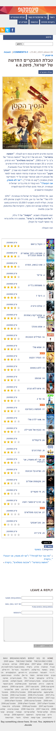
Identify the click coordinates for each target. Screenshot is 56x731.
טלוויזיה (17, 675)
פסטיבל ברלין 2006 (18, 692)
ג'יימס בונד (25, 670)
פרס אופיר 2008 (27, 709)
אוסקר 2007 (36, 664)
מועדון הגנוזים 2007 (32, 681)
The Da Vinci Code (43, 661)
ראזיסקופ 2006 (18, 715)
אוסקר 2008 (24, 664)
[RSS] (2, 31)
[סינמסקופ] (28, 7)
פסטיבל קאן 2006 (8, 703)
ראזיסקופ (29, 715)
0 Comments (20, 52)
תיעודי (18, 717)
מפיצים (5, 681)
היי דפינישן (23, 672)
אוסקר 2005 (9, 661)
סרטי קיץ (24, 689)
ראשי (52, 17)
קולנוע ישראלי (42, 712)
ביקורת (29, 667)
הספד (32, 675)
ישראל (31, 678)
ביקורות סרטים (48, 22)
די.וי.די (51, 672)
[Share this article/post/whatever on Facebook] (48, 547)
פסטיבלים (16, 706)
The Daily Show (24, 661)
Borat (31, 658)
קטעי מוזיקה (40, 715)
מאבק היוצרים (15, 678)
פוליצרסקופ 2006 (35, 692)
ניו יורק (41, 684)
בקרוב (52, 670)
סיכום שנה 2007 (32, 687)
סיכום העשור (8, 684)
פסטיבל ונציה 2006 (18, 695)
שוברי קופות (35, 717)
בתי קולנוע (36, 670)
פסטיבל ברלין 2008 (35, 695)
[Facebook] (12, 31)
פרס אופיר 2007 (42, 709)
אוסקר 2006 (49, 664)
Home (50, 658)
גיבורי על (15, 670)
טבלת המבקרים (18, 17)
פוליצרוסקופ (48, 692)
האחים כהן (33, 672)
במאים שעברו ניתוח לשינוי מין (12, 667)
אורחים (14, 664)
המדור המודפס (43, 675)
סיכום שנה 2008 (16, 687)
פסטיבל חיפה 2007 (18, 698)
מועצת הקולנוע (16, 681)
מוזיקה (5, 678)
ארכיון (36, 667)
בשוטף (38, 549)
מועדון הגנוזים (48, 681)
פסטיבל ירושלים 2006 (13, 701)
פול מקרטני (8, 689)
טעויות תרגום (6, 675)
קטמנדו (19, 712)
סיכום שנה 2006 (47, 687)
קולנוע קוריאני (29, 712)
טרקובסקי (40, 678)
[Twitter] (7, 31)
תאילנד (26, 717)
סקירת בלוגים (46, 689)
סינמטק (5, 687)
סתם (17, 689)
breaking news (18, 658)
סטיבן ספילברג (21, 684)
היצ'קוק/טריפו (11, 672)
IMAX (5, 658)
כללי (25, 678)
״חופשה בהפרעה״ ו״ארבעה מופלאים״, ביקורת (27, 562)
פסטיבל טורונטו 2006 (32, 701)
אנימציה (44, 667)
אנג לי (52, 667)
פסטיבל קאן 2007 (46, 706)
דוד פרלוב (5, 670)
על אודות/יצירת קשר (37, 17)
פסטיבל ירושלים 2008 (26, 703)
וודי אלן (25, 675)
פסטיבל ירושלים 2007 (46, 703)
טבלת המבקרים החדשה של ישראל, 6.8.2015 (30, 63)
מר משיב (49, 684)
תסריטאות (9, 717)
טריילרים (50, 678)
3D (43, 658)
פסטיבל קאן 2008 (29, 706)
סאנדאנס (33, 684)
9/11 (38, 658)
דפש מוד (43, 672)
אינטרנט (5, 664)
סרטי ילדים (34, 689)
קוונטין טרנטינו (13, 709)
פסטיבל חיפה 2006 (35, 698)
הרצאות (34, 22)
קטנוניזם (10, 712)
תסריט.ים (23, 22)
